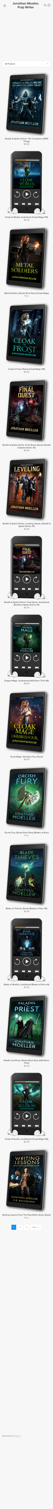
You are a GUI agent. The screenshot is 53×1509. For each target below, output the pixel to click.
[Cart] (50, 5)
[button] (22, 1436)
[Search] (45, 5)
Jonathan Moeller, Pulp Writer (26, 5)
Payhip (17, 1436)
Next (35, 1227)
